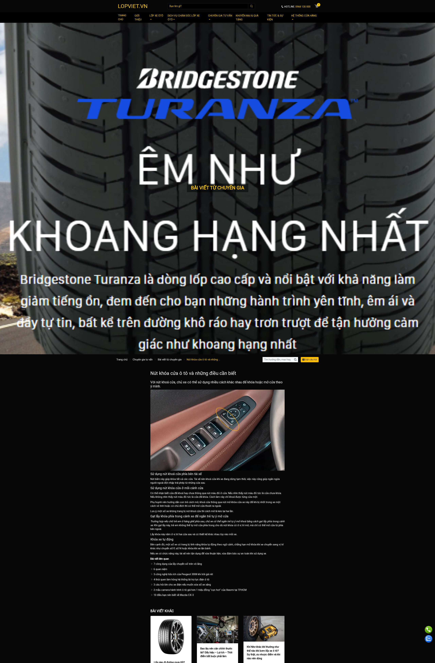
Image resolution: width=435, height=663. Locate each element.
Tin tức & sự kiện (275, 17)
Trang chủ (122, 17)
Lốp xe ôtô (156, 15)
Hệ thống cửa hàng (304, 15)
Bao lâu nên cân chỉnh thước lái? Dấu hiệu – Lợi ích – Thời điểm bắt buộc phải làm (216, 652)
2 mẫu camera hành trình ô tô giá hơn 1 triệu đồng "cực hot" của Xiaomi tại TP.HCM (200, 589)
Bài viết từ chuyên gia (169, 359)
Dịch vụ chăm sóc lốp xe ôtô (184, 17)
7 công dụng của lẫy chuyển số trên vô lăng (177, 563)
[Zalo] (428, 639)
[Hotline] (428, 629)
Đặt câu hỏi (311, 359)
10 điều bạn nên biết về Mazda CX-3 (173, 595)
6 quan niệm (160, 569)
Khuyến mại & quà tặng (247, 17)
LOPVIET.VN (133, 6)
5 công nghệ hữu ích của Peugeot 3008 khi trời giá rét (183, 574)
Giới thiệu (138, 17)
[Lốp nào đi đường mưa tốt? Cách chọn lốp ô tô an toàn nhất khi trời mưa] (171, 636)
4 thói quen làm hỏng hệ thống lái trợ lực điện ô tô (181, 579)
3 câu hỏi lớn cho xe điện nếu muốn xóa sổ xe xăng (182, 584)
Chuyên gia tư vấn (220, 15)
